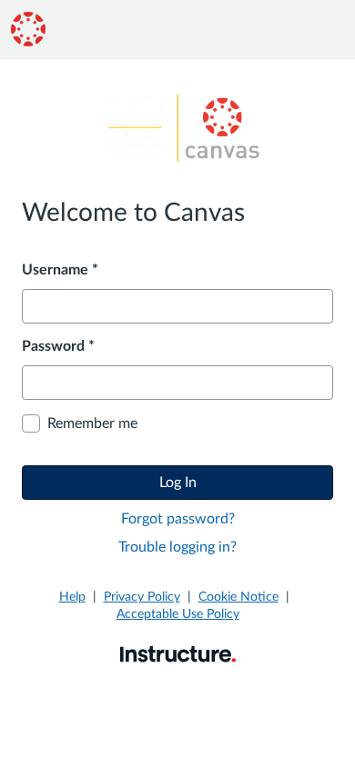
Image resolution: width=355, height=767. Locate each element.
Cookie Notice (238, 597)
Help (72, 597)
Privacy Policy (142, 597)
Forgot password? (178, 519)
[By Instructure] (178, 653)
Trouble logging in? (177, 547)
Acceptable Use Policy (178, 614)
